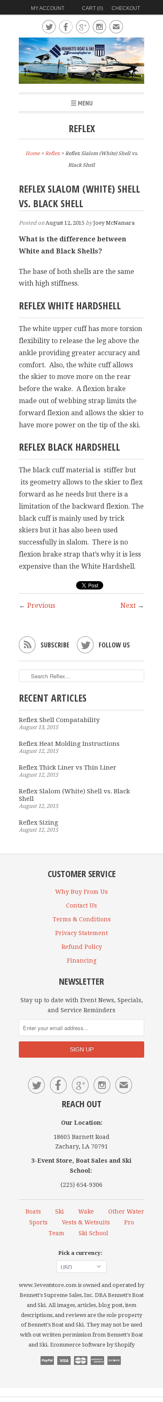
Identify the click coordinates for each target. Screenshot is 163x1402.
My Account (47, 8)
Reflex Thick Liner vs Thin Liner (67, 767)
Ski (59, 1211)
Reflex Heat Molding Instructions (69, 743)
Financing (82, 960)
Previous (41, 605)
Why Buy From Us (81, 891)
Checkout (126, 8)
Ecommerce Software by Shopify (92, 1345)
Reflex (82, 128)
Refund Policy (81, 946)
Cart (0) (92, 8)
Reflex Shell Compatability (59, 720)
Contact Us (81, 905)
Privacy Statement (81, 933)
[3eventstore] (81, 62)
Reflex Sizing (38, 822)
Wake (86, 1211)
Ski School (93, 1233)
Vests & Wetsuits (86, 1222)
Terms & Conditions (82, 919)
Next (128, 605)
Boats (33, 1211)
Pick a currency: (81, 1253)
